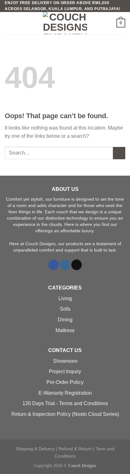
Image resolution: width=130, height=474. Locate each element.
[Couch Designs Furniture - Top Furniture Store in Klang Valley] (65, 23)
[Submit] (119, 153)
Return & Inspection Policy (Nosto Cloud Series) (65, 414)
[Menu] (8, 23)
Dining (65, 319)
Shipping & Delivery (35, 448)
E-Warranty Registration (65, 393)
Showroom (65, 361)
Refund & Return (75, 448)
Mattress (65, 330)
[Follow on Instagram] (65, 264)
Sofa (65, 309)
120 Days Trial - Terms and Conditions (65, 403)
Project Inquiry (65, 371)
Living (65, 298)
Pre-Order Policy (65, 382)
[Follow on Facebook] (53, 264)
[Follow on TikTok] (76, 264)
